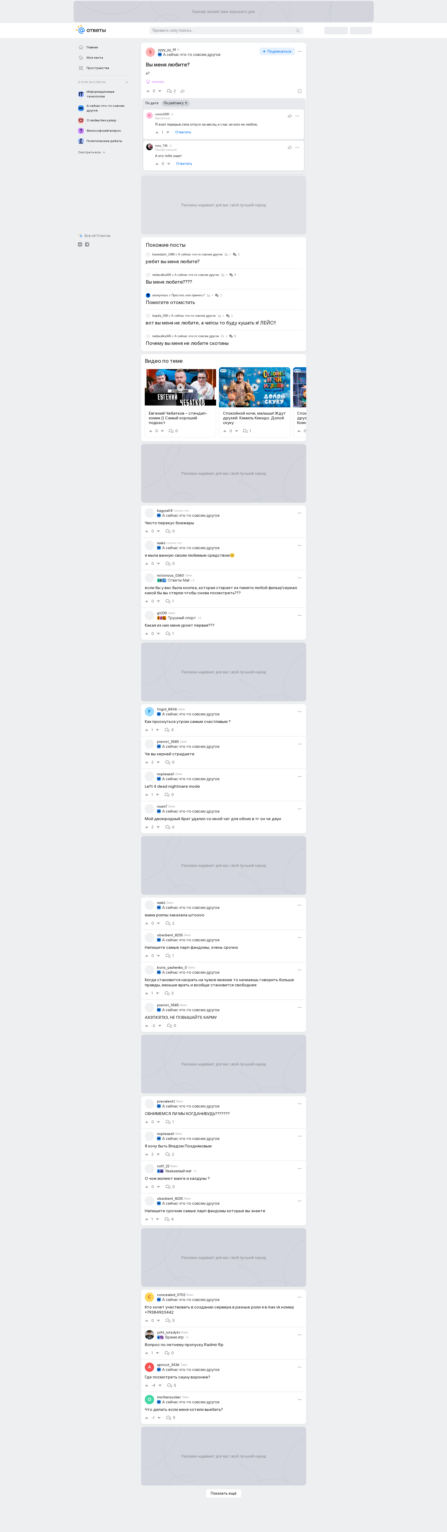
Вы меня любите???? (169, 282)
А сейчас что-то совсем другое (192, 55)
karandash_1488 (163, 254)
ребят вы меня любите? (173, 261)
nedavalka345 (161, 275)
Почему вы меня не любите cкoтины (187, 343)
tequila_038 (160, 315)
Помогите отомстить (170, 302)
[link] (180, 402)
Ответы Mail (178, 580)
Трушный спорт (182, 618)
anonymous (160, 295)
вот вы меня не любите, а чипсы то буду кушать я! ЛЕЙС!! (211, 323)
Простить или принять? (188, 295)
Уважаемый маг (178, 1171)
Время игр (174, 1337)
